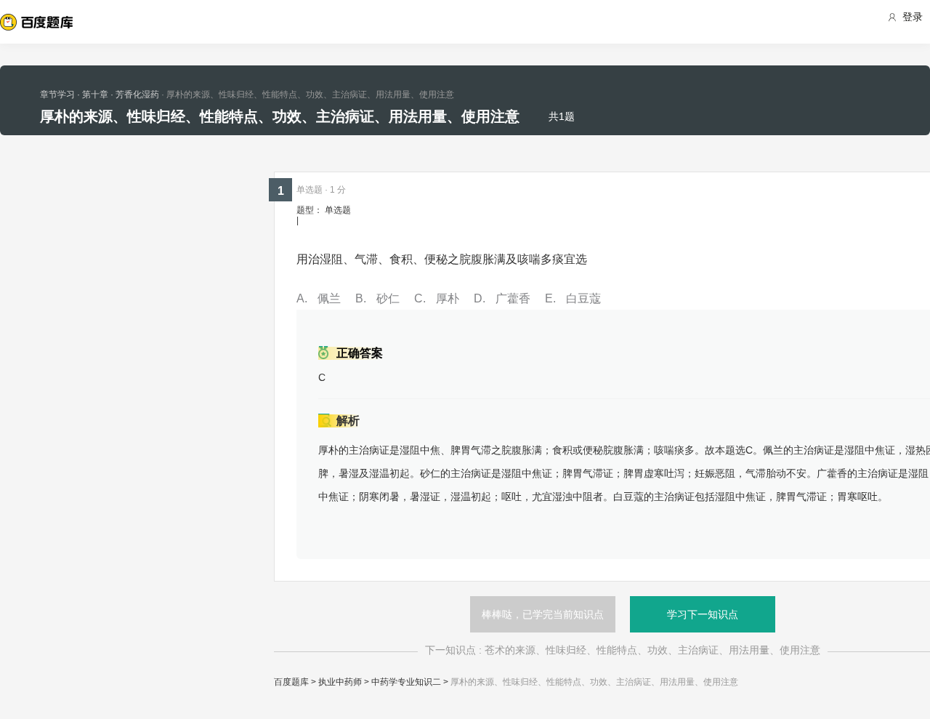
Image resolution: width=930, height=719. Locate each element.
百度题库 (291, 682)
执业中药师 (340, 682)
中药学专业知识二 (406, 682)
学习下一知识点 (702, 614)
